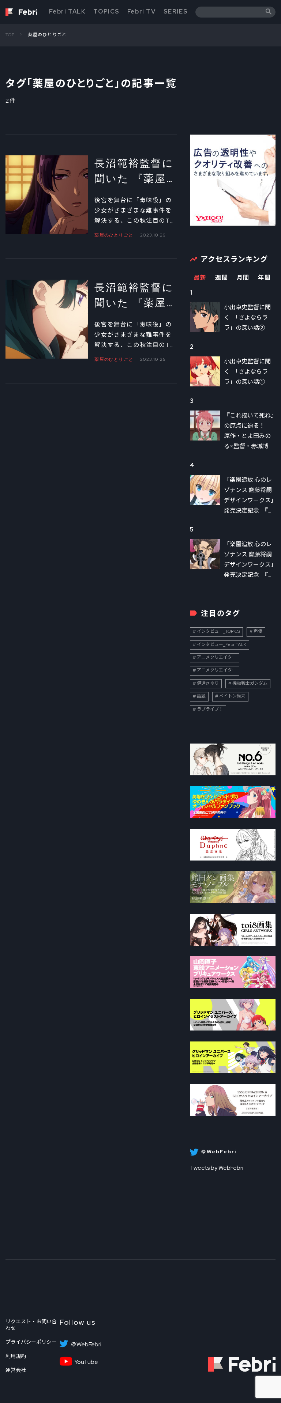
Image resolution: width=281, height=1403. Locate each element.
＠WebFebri (86, 1344)
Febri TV (141, 11)
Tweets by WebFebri (216, 1168)
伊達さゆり (208, 683)
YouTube (86, 1362)
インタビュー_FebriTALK (221, 644)
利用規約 (15, 1356)
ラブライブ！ (210, 709)
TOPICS (106, 11)
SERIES (176, 11)
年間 (264, 277)
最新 (200, 277)
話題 (201, 696)
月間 (243, 277)
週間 (221, 277)
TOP (10, 35)
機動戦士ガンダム (249, 683)
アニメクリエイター (216, 657)
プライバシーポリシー (31, 1342)
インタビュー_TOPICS (218, 631)
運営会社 (15, 1370)
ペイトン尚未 (232, 696)
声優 (258, 631)
